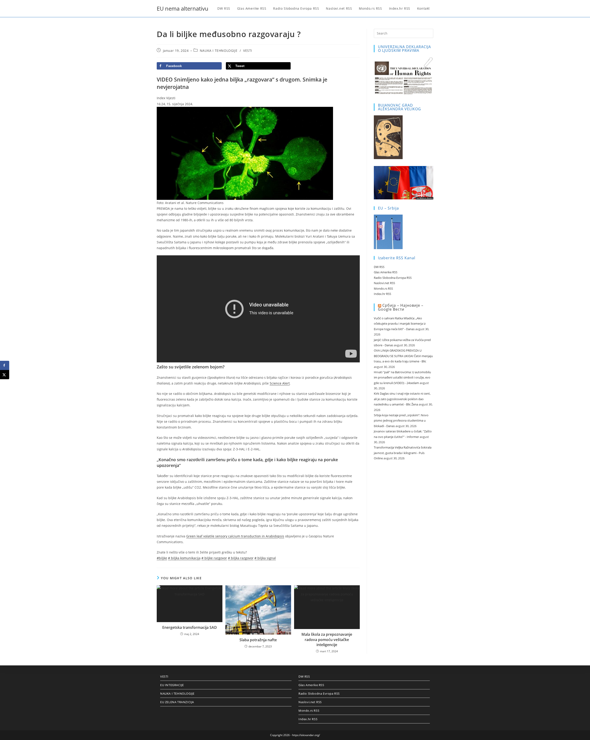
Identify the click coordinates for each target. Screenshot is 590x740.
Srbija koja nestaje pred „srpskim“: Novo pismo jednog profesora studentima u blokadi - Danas (401, 420)
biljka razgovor (241, 558)
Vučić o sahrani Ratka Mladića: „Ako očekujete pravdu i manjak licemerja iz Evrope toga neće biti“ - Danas (400, 323)
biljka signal (265, 558)
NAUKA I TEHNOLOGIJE (218, 50)
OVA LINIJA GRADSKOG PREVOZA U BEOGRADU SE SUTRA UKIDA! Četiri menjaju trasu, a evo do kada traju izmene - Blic (403, 355)
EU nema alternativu (182, 8)
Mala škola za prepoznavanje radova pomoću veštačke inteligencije (326, 639)
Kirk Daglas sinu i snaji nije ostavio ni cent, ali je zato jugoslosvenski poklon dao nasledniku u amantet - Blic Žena (402, 398)
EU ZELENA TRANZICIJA (177, 702)
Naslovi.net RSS (384, 283)
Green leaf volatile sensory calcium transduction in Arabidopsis (235, 536)
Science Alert (280, 383)
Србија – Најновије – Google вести (400, 307)
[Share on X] (4, 374)
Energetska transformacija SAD (189, 627)
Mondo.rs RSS (383, 288)
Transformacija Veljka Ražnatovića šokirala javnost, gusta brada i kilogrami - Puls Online (402, 452)
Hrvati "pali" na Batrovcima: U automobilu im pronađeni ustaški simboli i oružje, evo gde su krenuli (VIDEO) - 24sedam (402, 377)
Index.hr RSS (382, 294)
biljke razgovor (214, 558)
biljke (162, 558)
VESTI (247, 50)
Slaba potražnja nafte (258, 639)
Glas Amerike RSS (385, 272)
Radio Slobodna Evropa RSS (393, 278)
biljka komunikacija (184, 558)
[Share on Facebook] (4, 365)
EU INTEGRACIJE (172, 685)
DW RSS (379, 267)
